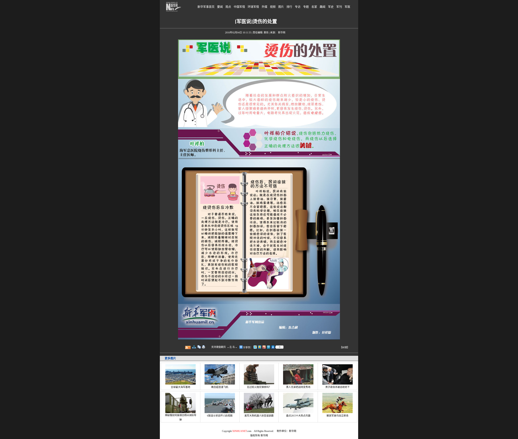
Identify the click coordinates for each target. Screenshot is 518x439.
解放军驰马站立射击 (337, 415)
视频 (273, 6)
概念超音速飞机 (219, 387)
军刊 (339, 6)
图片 (281, 6)
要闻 (220, 6)
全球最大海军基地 (180, 387)
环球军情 (253, 6)
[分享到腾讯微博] (268, 346)
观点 (228, 6)
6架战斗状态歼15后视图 (219, 415)
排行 (289, 6)
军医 (347, 6)
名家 (314, 6)
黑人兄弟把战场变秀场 (298, 387)
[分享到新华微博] (255, 346)
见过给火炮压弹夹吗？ (259, 387)
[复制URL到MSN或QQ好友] (199, 346)
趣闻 (322, 6)
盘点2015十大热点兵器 (298, 415)
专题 (306, 6)
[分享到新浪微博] (264, 346)
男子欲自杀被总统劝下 (337, 387)
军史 (331, 6)
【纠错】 (344, 347)
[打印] (203, 346)
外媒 (264, 6)
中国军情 (239, 6)
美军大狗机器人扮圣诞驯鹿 (259, 415)
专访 (297, 6)
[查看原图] (194, 346)
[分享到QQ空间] (259, 346)
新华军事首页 (205, 6)
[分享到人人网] (273, 346)
